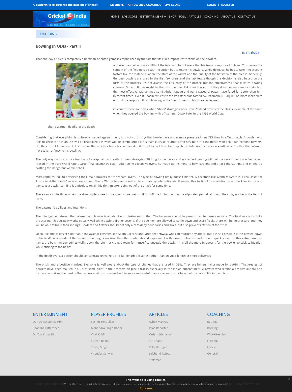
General (212, 353)
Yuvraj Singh (99, 347)
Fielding (212, 341)
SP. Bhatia (252, 52)
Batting (212, 321)
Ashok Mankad (158, 321)
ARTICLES (195, 16)
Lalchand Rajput (160, 353)
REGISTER (227, 5)
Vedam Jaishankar (161, 334)
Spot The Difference (46, 328)
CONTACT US (246, 16)
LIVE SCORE (172, 5)
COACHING (211, 16)
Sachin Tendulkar (102, 321)
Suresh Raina (100, 341)
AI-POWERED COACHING (144, 5)
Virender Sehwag (102, 353)
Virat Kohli (98, 334)
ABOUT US (228, 16)
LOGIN (211, 5)
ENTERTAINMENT (152, 16)
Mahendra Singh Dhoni (106, 328)
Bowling (212, 328)
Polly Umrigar (158, 347)
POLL (182, 16)
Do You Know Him (44, 334)
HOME (115, 16)
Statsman (155, 360)
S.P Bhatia (155, 341)
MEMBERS (117, 5)
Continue (146, 388)
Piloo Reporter (158, 328)
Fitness (212, 347)
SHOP (172, 16)
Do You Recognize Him (48, 321)
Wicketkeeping (216, 334)
